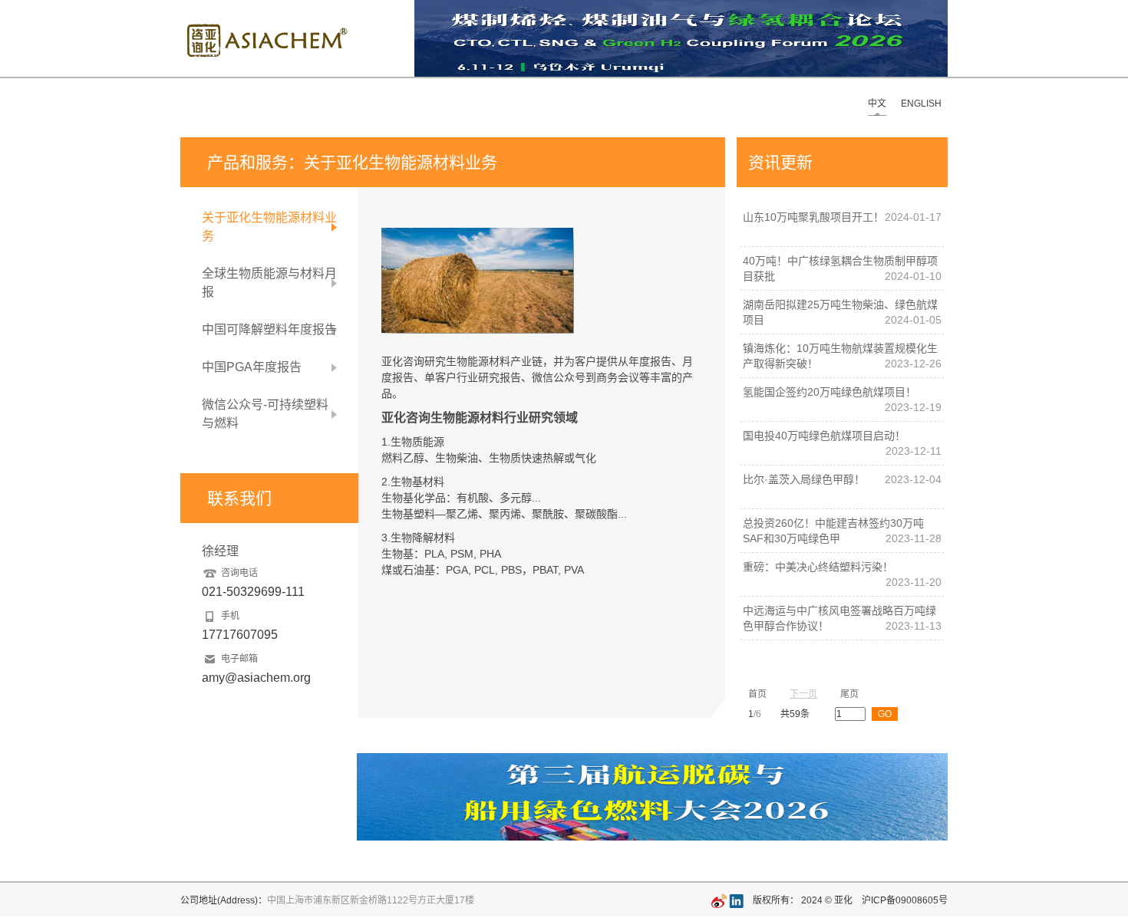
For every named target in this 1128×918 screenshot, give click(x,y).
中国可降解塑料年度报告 (269, 329)
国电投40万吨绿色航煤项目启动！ (824, 435)
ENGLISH (921, 103)
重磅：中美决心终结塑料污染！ (818, 567)
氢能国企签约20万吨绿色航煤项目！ (829, 392)
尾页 (849, 694)
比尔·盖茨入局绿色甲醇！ (804, 479)
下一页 (803, 694)
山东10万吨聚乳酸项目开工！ (813, 217)
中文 (877, 103)
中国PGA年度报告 (252, 366)
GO (885, 714)
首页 (757, 694)
